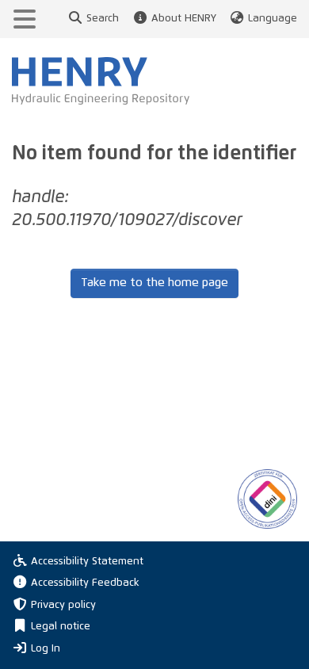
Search (102, 18)
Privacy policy (63, 605)
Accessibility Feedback (85, 583)
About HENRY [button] (183, 18)
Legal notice (60, 626)
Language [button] (272, 18)
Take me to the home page (154, 283)
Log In (45, 648)
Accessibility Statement (87, 561)
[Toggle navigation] (24, 19)
